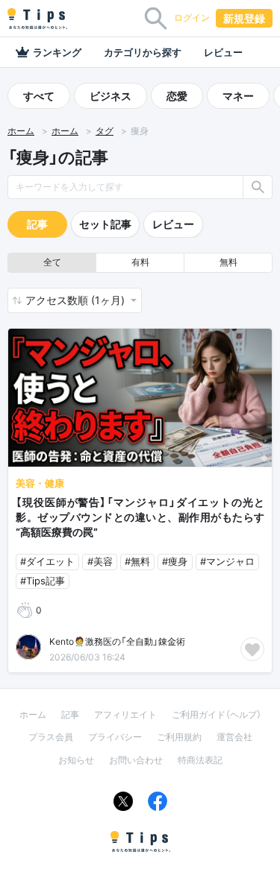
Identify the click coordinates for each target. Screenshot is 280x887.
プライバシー (115, 736)
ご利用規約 (179, 736)
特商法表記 (200, 760)
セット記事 (105, 224)
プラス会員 (50, 736)
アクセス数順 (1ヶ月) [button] (76, 300)
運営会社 (234, 736)
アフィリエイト (125, 714)
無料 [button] (228, 262)
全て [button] (52, 262)
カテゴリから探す (142, 52)
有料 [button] (140, 262)
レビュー (223, 52)
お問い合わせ (136, 760)
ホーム (20, 131)
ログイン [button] (192, 17)
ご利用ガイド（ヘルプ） (216, 714)
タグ (104, 131)
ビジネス (110, 95)
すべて (39, 95)
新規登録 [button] (244, 18)
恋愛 (177, 95)
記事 (37, 224)
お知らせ (76, 760)
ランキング (57, 52)
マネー (238, 95)
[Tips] (37, 18)
